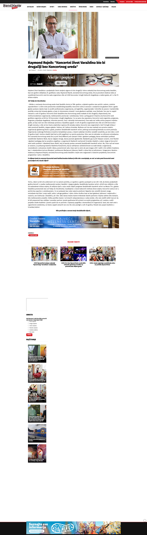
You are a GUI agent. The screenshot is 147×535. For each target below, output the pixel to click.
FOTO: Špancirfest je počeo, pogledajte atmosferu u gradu (37, 380)
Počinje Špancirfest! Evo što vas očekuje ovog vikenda (36, 460)
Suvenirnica (106, 1)
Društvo (73, 7)
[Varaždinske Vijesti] (12, 6)
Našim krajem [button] (41, 7)
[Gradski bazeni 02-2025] (73, 222)
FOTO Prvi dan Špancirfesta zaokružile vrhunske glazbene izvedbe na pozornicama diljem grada (73, 264)
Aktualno (30, 7)
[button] (29, 257)
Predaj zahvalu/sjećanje (140, 1)
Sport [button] (52, 7)
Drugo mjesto (33, 323)
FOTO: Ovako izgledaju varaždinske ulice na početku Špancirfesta (102, 264)
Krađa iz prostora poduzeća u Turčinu (37, 440)
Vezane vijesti (73, 242)
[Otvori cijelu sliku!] (63, 35)
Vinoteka (113, 1)
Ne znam (31, 332)
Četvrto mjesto (33, 328)
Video (91, 7)
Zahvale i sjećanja (102, 7)
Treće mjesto (33, 325)
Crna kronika (62, 7)
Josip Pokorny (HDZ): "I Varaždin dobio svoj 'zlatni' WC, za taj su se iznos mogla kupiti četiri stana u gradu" (36, 418)
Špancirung (83, 7)
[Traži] (123, 6)
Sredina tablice (33, 330)
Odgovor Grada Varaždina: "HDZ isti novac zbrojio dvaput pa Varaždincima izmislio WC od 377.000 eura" (37, 358)
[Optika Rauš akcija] (73, 80)
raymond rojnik (33, 235)
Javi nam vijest (129, 1)
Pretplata (122, 1)
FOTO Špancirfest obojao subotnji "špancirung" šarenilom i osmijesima (44, 264)
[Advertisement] (73, 285)
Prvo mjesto (32, 321)
